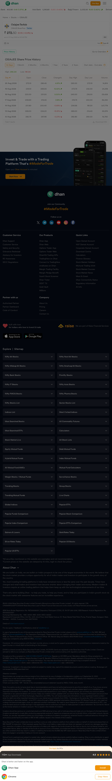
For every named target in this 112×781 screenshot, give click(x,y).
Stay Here (103, 776)
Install (103, 767)
